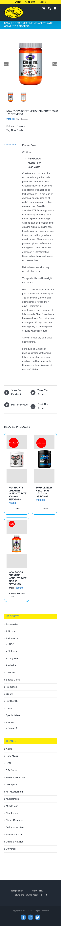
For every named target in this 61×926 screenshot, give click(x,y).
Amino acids (12, 638)
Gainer (9, 694)
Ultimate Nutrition (14, 841)
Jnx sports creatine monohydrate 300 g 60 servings (18, 493)
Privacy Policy (37, 890)
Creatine (21, 126)
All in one (10, 631)
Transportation (16, 890)
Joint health (12, 701)
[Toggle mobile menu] (55, 8)
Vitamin (10, 722)
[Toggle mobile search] (49, 8)
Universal (11, 849)
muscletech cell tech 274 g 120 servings (44, 492)
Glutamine (13, 651)
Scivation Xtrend (14, 834)
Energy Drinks (13, 679)
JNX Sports (11, 784)
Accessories (12, 624)
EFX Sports (11, 770)
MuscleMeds (12, 799)
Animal (9, 749)
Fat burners (11, 687)
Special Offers (13, 715)
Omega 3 (12, 728)
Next (55, 64)
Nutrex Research (14, 820)
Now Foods (17, 130)
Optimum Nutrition (15, 827)
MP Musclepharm (14, 791)
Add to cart (13, 594)
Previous (6, 64)
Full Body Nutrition (15, 777)
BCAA (11, 644)
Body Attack (12, 756)
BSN (8, 763)
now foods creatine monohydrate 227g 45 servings (18, 578)
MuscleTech (12, 806)
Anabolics (11, 665)
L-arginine (13, 658)
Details (17, 509)
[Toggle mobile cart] (43, 8)
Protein (9, 708)
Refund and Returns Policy (26, 895)
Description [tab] (10, 144)
